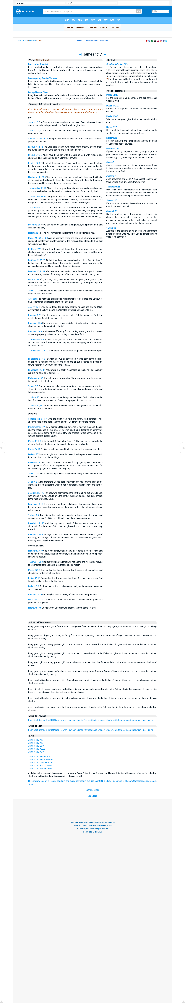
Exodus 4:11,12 (35, 147)
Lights (80, 720)
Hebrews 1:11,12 (36, 599)
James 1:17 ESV (36, 746)
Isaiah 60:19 (34, 462)
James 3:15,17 (35, 130)
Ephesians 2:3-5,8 (36, 359)
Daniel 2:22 (111, 127)
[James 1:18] (181, 454)
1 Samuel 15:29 (35, 562)
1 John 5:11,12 (35, 405)
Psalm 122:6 (34, 570)
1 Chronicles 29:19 (37, 196)
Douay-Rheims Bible (38, 92)
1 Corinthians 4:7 (36, 339)
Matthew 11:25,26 (36, 260)
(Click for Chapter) (42, 60)
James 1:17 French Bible (40, 765)
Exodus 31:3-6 (35, 155)
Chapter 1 (32, 41)
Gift (52, 720)
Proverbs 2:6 (34, 224)
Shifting (118, 720)
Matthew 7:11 (34, 249)
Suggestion (135, 720)
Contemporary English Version (42, 78)
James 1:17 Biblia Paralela (40, 759)
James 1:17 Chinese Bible (40, 762)
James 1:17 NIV (35, 740)
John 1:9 (32, 473)
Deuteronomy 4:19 (37, 427)
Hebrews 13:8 (34, 607)
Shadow (101, 720)
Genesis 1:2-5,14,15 (38, 419)
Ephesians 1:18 (35, 504)
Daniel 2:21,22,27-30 (38, 238)
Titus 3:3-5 (33, 386)
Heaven (63, 720)
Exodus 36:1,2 (35, 163)
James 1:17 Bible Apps (39, 756)
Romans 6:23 (34, 315)
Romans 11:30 (35, 323)
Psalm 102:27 (112, 105)
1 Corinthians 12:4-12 (38, 350)
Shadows (110, 720)
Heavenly (72, 720)
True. (144, 720)
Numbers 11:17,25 (37, 177)
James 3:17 (111, 211)
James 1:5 (33, 122)
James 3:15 (111, 200)
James (25, 41)
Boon (30, 720)
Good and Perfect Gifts (117, 64)
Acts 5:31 (32, 299)
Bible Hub (92, 796)
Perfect (87, 720)
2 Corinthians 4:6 (36, 493)
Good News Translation (39, 64)
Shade (94, 720)
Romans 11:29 (35, 594)
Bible (19, 41)
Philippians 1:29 (35, 378)
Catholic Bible (92, 790)
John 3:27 (33, 290)
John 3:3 (110, 162)
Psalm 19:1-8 (34, 441)
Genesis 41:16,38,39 (38, 138)
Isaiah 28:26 (34, 233)
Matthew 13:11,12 (36, 271)
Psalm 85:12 (112, 95)
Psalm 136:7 (112, 116)
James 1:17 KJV (36, 752)
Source (126, 720)
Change (42, 720)
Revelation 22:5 (35, 534)
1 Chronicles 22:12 (37, 188)
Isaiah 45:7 (33, 454)
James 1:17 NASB (36, 749)
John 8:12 (33, 482)
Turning (150, 720)
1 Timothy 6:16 (113, 186)
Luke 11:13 (33, 279)
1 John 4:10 (33, 397)
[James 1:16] (3, 454)
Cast (36, 720)
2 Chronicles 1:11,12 (38, 207)
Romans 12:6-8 (35, 331)
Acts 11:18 (33, 307)
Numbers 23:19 (35, 550)
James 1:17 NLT (35, 743)
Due (48, 720)
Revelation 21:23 (36, 523)
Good (56, 720)
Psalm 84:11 (34, 449)
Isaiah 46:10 (34, 578)
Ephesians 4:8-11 (36, 370)
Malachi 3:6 (33, 586)
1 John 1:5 (33, 515)
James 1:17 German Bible (40, 768)
